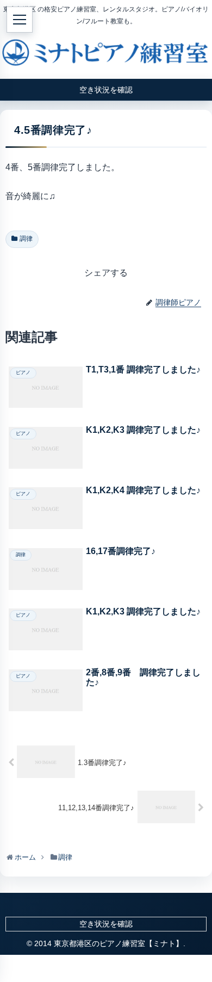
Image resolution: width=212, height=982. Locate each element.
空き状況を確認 (106, 923)
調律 (26, 239)
